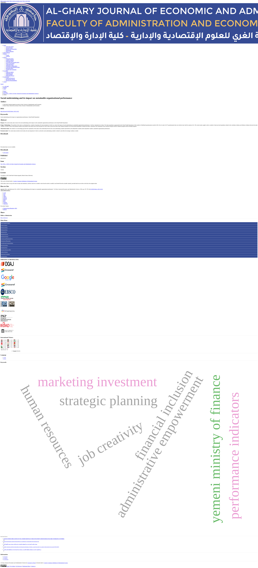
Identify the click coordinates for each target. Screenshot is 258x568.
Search (2, 84)
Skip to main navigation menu (16, 1)
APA (4, 195)
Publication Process (10, 75)
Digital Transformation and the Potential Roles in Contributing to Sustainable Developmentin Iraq (21, 541)
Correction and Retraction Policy (13, 67)
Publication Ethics (10, 58)
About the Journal (10, 46)
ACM (4, 192)
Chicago (5, 197)
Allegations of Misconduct (11, 66)
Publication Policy (10, 61)
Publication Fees (9, 73)
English (4, 358)
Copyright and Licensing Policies (7, 243)
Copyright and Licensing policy (12, 62)
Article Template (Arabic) (5, 223)
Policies (5, 57)
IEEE (4, 200)
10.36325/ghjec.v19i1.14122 (96, 189)
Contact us (33, 566)
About (4, 45)
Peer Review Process (10, 79)
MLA (4, 201)
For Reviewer (6, 76)
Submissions (8, 50)
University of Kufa (32, 562)
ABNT (4, 196)
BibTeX (5, 209)
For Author (5, 70)
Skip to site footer (26, 1)
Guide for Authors (10, 72)
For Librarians (5, 559)
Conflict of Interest (10, 60)
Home (4, 91)
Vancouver (5, 203)
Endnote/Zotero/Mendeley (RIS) (10, 208)
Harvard (5, 199)
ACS (4, 194)
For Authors (5, 558)
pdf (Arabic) (5, 152)
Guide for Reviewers (10, 78)
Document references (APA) (6, 249)
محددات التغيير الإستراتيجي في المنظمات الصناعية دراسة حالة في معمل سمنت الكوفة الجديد (20, 544)
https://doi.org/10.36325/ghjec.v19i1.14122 (10, 111)
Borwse (5, 53)
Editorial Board (6, 52)
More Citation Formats (5, 190)
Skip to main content (5, 1)
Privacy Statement (10, 51)
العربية (4, 357)
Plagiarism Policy (9, 68)
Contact (5, 81)
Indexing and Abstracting (11, 49)
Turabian (5, 202)
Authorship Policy (10, 64)
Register (5, 87)
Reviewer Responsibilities (11, 80)
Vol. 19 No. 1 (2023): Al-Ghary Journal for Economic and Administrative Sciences (21, 93)
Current (7, 55)
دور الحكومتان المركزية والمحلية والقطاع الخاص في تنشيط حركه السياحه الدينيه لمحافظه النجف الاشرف (22, 549)
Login (4, 88)
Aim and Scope (9, 47)
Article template (9, 74)
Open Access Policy (10, 63)
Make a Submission (4, 217)
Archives (8, 56)
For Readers (5, 556)
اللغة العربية (6, 86)
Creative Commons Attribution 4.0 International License (25, 181)
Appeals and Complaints (11, 69)
